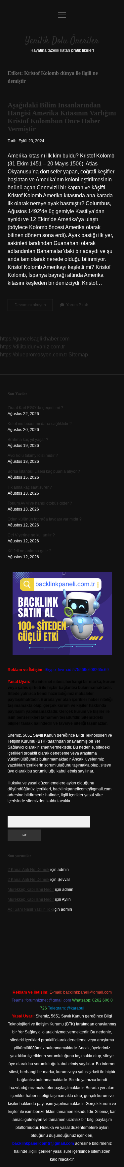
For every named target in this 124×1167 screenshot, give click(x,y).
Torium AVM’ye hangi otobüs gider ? (40, 503)
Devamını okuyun (34, 306)
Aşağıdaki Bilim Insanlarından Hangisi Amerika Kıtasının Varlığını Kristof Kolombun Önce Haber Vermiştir (62, 117)
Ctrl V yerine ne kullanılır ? (31, 535)
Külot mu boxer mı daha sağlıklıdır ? (40, 423)
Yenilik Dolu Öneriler (62, 41)
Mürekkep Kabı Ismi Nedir (31, 889)
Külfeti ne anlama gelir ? (29, 551)
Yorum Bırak (77, 305)
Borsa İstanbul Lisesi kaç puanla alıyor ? (44, 471)
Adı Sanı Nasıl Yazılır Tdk (30, 909)
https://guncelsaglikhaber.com (34, 338)
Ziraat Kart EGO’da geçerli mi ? (35, 407)
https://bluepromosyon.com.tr (33, 354)
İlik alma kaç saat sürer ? (30, 487)
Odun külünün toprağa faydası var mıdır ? (45, 519)
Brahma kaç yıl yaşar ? (28, 439)
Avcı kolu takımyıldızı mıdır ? (33, 455)
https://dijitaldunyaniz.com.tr (32, 346)
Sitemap (78, 354)
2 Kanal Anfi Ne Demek (28, 869)
